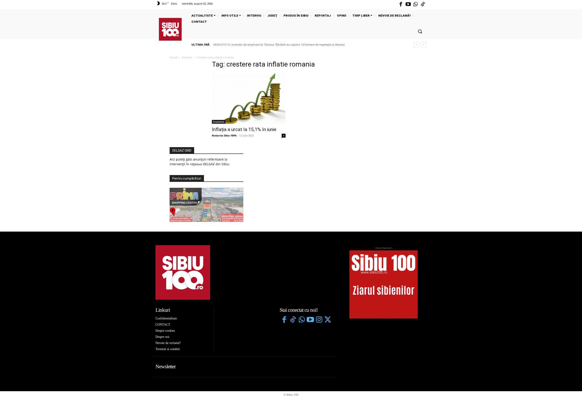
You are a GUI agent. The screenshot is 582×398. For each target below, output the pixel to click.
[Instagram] (319, 320)
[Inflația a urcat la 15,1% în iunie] (249, 98)
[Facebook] (400, 4)
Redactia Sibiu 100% (224, 135)
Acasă (173, 57)
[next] (423, 44)
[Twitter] (327, 320)
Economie (218, 121)
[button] (419, 31)
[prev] (416, 44)
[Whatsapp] (415, 4)
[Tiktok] (422, 4)
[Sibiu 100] (170, 29)
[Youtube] (408, 4)
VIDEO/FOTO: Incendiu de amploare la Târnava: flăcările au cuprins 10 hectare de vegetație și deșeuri (279, 44)
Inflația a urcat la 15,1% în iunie (244, 129)
